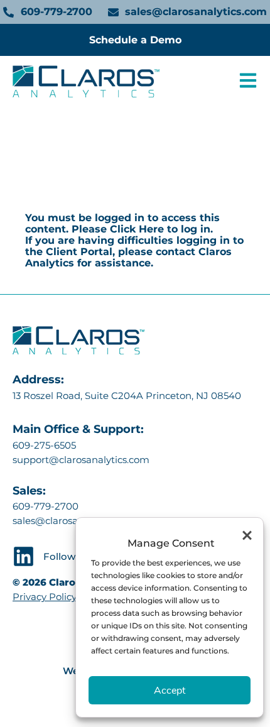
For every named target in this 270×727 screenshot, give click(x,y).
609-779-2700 (45, 506)
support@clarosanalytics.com (81, 459)
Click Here (137, 229)
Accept (169, 690)
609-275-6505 (44, 445)
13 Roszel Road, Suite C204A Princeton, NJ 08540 (128, 395)
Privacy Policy (45, 597)
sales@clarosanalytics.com (74, 521)
